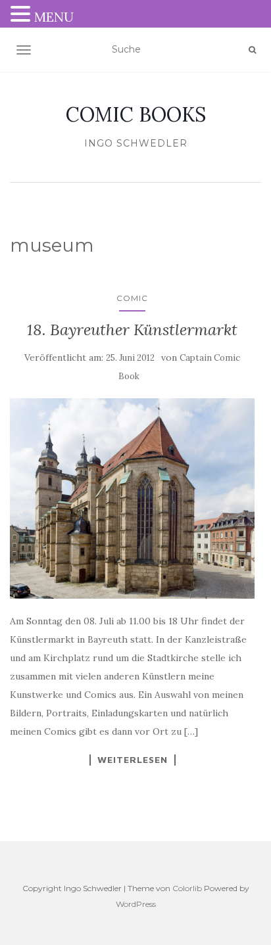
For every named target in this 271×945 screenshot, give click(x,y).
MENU (54, 17)
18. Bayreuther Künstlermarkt (132, 329)
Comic (132, 298)
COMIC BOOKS (136, 114)
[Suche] (252, 50)
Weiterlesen (132, 759)
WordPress (136, 904)
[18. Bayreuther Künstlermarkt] (132, 498)
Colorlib (187, 888)
